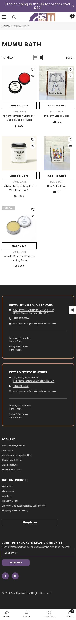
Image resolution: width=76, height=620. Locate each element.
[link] (26, 614)
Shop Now (29, 522)
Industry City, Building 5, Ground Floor (33, 309)
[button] (35, 57)
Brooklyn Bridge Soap (56, 115)
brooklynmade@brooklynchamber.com (34, 323)
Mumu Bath (22, 26)
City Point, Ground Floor (26, 377)
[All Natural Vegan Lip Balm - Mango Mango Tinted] (19, 83)
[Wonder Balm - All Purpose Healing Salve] (19, 223)
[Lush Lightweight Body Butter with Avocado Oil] (19, 153)
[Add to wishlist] (33, 69)
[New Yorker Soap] (56, 153)
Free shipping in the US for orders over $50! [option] (37, 6)
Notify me (19, 246)
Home (6, 26)
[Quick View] (33, 75)
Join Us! (15, 562)
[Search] (14, 17)
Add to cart (19, 105)
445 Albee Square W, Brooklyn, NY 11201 (33, 380)
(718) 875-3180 (21, 318)
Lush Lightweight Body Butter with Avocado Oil (19, 188)
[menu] (4, 17)
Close (72, 6)
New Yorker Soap (56, 186)
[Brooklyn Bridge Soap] (56, 83)
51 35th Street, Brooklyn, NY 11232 (30, 313)
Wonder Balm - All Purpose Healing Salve (19, 258)
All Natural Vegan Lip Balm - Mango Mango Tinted (19, 117)
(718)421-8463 (21, 385)
